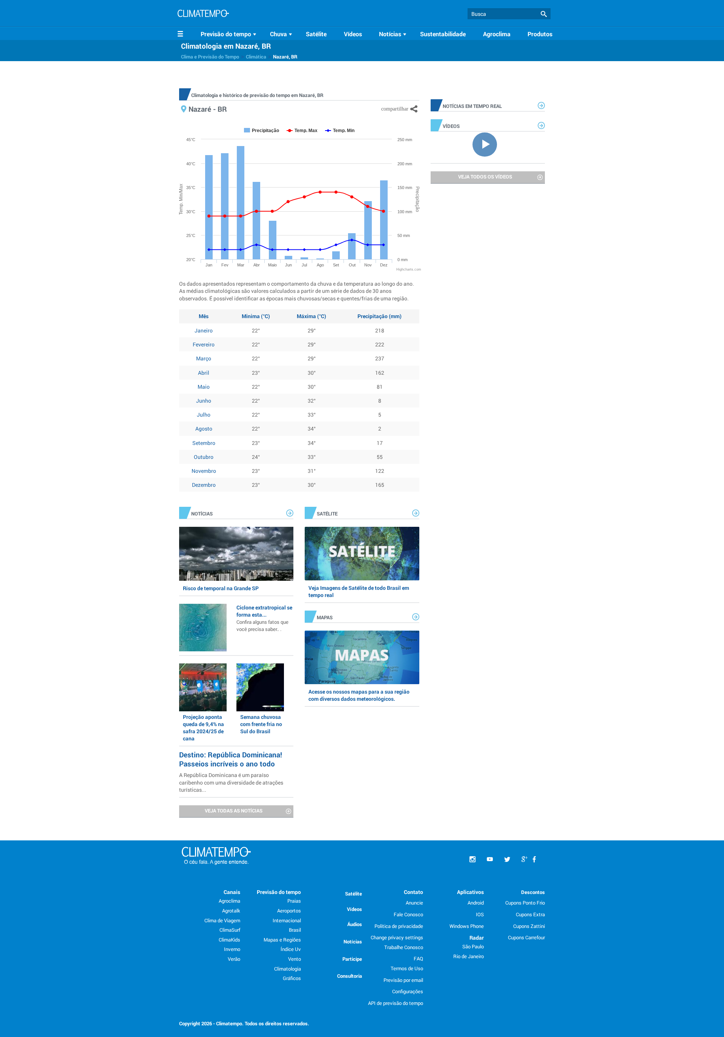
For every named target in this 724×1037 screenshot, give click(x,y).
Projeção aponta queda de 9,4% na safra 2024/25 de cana (203, 727)
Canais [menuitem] (232, 891)
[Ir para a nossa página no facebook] (534, 859)
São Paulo (473, 946)
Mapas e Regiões (282, 940)
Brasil (295, 930)
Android (476, 903)
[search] (509, 13)
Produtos (540, 34)
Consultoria (349, 976)
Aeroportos (289, 911)
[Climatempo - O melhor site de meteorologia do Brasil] (203, 14)
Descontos (533, 892)
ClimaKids (229, 940)
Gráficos (292, 978)
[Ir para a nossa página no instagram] (472, 859)
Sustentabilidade (443, 34)
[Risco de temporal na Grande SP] (236, 553)
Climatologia (287, 969)
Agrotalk (231, 911)
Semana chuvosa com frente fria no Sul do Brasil (261, 724)
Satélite (316, 34)
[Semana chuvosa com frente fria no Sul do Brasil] (260, 687)
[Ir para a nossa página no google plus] (525, 859)
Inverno (232, 949)
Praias (294, 901)
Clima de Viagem (222, 920)
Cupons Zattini (529, 926)
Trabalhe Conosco (403, 947)
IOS (480, 914)
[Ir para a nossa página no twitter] (507, 859)
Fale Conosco (408, 914)
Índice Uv (291, 949)
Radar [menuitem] (476, 937)
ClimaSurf (229, 930)
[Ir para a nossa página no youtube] (490, 859)
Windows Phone (466, 926)
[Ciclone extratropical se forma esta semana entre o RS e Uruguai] (203, 627)
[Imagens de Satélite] (362, 553)
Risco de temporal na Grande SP (221, 588)
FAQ (418, 958)
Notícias (353, 942)
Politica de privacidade (398, 926)
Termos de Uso (407, 968)
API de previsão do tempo (395, 1003)
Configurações (407, 991)
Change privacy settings (397, 937)
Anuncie (414, 903)
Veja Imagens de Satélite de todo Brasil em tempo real (358, 591)
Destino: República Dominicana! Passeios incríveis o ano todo (230, 759)
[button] (544, 14)
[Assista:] (488, 143)
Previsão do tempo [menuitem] (279, 891)
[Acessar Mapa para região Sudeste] (362, 657)
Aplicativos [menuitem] (470, 891)
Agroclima (497, 34)
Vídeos (353, 34)
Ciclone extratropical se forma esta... (264, 618)
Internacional (287, 920)
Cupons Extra (530, 914)
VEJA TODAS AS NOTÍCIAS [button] (233, 811)
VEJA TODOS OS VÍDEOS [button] (485, 177)
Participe (352, 959)
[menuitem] (229, 34)
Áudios (354, 924)
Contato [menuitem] (413, 891)
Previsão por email (403, 980)
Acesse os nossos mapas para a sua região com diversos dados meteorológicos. (359, 695)
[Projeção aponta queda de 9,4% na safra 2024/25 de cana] (203, 687)
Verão (234, 959)
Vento (294, 959)
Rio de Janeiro (468, 956)
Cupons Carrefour (526, 937)
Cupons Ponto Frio (525, 903)
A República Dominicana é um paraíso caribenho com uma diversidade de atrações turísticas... (231, 782)
